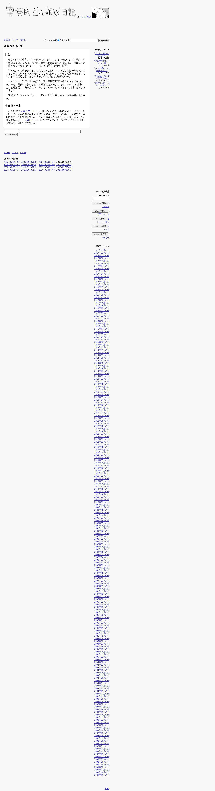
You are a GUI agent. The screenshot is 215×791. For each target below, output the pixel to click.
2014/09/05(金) (12, 170)
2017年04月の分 (101, 274)
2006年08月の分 (101, 610)
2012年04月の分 (101, 431)
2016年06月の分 (101, 300)
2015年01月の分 (101, 345)
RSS (107, 788)
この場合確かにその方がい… (102, 54)
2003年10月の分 (101, 699)
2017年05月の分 (101, 271)
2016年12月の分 (101, 284)
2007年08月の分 (101, 578)
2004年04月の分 (101, 683)
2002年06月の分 (101, 741)
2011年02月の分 (101, 468)
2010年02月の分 (101, 499)
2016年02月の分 (101, 310)
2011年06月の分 (101, 457)
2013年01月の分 (101, 408)
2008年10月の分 (101, 541)
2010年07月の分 (101, 486)
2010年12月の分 (101, 473)
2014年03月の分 (101, 371)
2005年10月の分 (101, 636)
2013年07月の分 (101, 392)
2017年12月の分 (101, 253)
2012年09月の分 (101, 418)
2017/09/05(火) (64, 170)
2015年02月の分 (101, 342)
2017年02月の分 (101, 279)
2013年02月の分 (101, 405)
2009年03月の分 (101, 528)
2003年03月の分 (101, 717)
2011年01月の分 (101, 470)
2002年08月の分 (101, 735)
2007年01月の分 (101, 596)
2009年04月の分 (101, 526)
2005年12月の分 (101, 631)
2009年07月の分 (101, 518)
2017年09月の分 (101, 261)
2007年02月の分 (101, 594)
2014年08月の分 (101, 358)
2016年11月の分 (101, 287)
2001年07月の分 (101, 770)
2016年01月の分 (101, 313)
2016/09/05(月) (47, 170)
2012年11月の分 (101, 413)
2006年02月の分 (101, 625)
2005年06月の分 (101, 646)
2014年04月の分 (101, 368)
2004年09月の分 (101, 670)
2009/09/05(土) (64, 164)
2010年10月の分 (101, 478)
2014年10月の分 (101, 352)
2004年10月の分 (101, 667)
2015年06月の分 (101, 331)
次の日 (23, 40)
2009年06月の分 (101, 520)
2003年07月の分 (101, 707)
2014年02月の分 (101, 373)
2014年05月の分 (101, 366)
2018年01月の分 (101, 250)
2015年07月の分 (101, 329)
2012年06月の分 (101, 426)
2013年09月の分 (101, 387)
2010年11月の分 (101, 476)
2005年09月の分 (101, 638)
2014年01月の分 (101, 376)
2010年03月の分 (101, 497)
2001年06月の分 (101, 772)
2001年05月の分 (101, 775)
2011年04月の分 (101, 463)
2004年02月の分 (101, 688)
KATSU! (29, 120)
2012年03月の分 (101, 434)
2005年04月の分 (101, 651)
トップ (15, 40)
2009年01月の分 (101, 533)
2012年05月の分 (101, 428)
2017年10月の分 (101, 258)
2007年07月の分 (101, 581)
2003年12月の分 (101, 693)
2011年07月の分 (101, 455)
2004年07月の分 (101, 675)
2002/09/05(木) (12, 162)
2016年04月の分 (101, 305)
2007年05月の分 (101, 586)
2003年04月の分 (101, 714)
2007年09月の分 (101, 575)
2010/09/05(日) (12, 167)
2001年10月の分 (101, 762)
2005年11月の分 (101, 633)
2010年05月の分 (101, 491)
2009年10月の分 (101, 510)
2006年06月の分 (101, 615)
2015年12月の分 (101, 316)
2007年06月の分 (101, 583)
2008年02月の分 (101, 562)
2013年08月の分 (101, 389)
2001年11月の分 (101, 759)
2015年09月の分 (101, 324)
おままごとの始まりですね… (102, 77)
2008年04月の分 (101, 557)
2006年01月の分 (101, 628)
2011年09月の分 (101, 449)
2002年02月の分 (101, 751)
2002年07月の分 (101, 738)
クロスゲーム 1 (28, 111)
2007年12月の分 (101, 568)
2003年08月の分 (101, 704)
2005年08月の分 (101, 641)
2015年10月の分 (101, 321)
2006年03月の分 (101, 623)
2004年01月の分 (101, 691)
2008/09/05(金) (47, 164)
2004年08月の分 (101, 672)
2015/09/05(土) (29, 170)
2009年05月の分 (101, 523)
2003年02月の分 (101, 720)
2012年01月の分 (101, 439)
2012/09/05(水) (47, 167)
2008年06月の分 (101, 552)
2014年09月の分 (101, 355)
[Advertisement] (56, 28)
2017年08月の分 (101, 263)
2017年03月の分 (101, 276)
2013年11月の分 (101, 381)
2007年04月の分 (101, 589)
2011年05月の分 (101, 460)
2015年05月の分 (101, 334)
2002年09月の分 (101, 733)
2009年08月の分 (101, 515)
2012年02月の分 (101, 436)
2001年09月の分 (101, 764)
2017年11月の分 (101, 255)
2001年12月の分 (101, 756)
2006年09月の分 (101, 607)
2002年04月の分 (101, 746)
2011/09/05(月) (29, 167)
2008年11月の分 (101, 539)
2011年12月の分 (101, 442)
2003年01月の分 (101, 722)
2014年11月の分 (101, 350)
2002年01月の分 (101, 754)
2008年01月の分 (101, 565)
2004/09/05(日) (47, 162)
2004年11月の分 (101, 665)
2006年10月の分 (101, 604)
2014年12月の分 (101, 347)
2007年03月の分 (101, 591)
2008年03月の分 (101, 560)
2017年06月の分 (101, 268)
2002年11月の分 (101, 728)
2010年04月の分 (101, 494)
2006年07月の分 (101, 612)
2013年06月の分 (101, 394)
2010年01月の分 (101, 502)
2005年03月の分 (101, 654)
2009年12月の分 (101, 505)
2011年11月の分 (101, 444)
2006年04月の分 (101, 620)
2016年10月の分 (101, 289)
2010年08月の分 (101, 484)
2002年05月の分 (101, 743)
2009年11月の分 (101, 507)
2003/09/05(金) (29, 162)
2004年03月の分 (101, 686)
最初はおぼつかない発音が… (102, 84)
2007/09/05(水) (29, 164)
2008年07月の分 (101, 549)
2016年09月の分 (101, 292)
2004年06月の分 (101, 678)
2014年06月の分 (101, 363)
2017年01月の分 (101, 282)
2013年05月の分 (101, 397)
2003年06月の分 (101, 709)
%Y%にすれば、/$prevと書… (101, 62)
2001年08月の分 (101, 767)
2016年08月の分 (101, 295)
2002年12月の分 (101, 725)
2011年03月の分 (101, 465)
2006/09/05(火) (12, 164)
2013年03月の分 (101, 402)
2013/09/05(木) (64, 167)
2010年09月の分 (101, 481)
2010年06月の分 (101, 489)
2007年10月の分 (101, 573)
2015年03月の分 (101, 339)
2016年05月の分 (101, 303)
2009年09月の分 (101, 512)
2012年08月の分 (101, 421)
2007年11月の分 (101, 570)
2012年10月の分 (101, 415)
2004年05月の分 (101, 680)
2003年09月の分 (101, 701)
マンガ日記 (85, 16)
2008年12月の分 (101, 536)
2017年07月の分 (101, 266)
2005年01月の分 (101, 659)
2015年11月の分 (101, 318)
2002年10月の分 (101, 730)
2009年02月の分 (101, 531)
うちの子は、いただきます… (102, 69)
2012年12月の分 (101, 410)
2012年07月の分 (101, 423)
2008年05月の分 (101, 554)
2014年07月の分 (101, 360)
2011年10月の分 (101, 447)
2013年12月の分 (101, 379)
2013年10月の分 (101, 384)
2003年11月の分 (101, 696)
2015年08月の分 (101, 326)
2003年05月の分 (101, 712)
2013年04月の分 (101, 400)
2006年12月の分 (101, 599)
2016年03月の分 (101, 308)
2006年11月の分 (101, 602)
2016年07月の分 (101, 297)
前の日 (7, 40)
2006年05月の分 (101, 617)
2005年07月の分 (101, 644)
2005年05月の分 (101, 649)
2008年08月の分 (101, 547)
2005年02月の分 (101, 657)
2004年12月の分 (101, 662)
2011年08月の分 (101, 452)
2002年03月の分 (101, 749)
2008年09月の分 (101, 544)
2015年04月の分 (101, 337)
